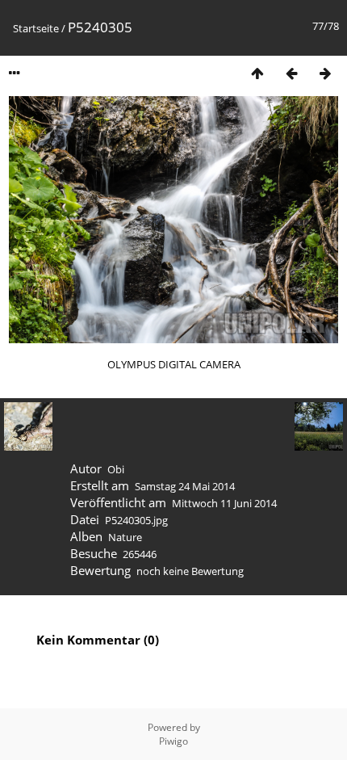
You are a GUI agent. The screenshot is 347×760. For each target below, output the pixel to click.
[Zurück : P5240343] (291, 73)
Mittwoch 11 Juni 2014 (224, 503)
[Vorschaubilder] (257, 73)
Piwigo (173, 741)
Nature (125, 537)
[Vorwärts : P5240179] (325, 73)
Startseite (36, 28)
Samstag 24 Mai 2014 (185, 486)
